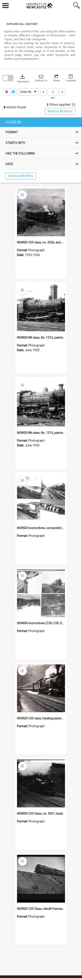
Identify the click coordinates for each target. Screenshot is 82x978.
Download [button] (23, 78)
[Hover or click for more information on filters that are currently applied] (73, 104)
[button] (41, 78)
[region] (41, 150)
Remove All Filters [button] (60, 111)
